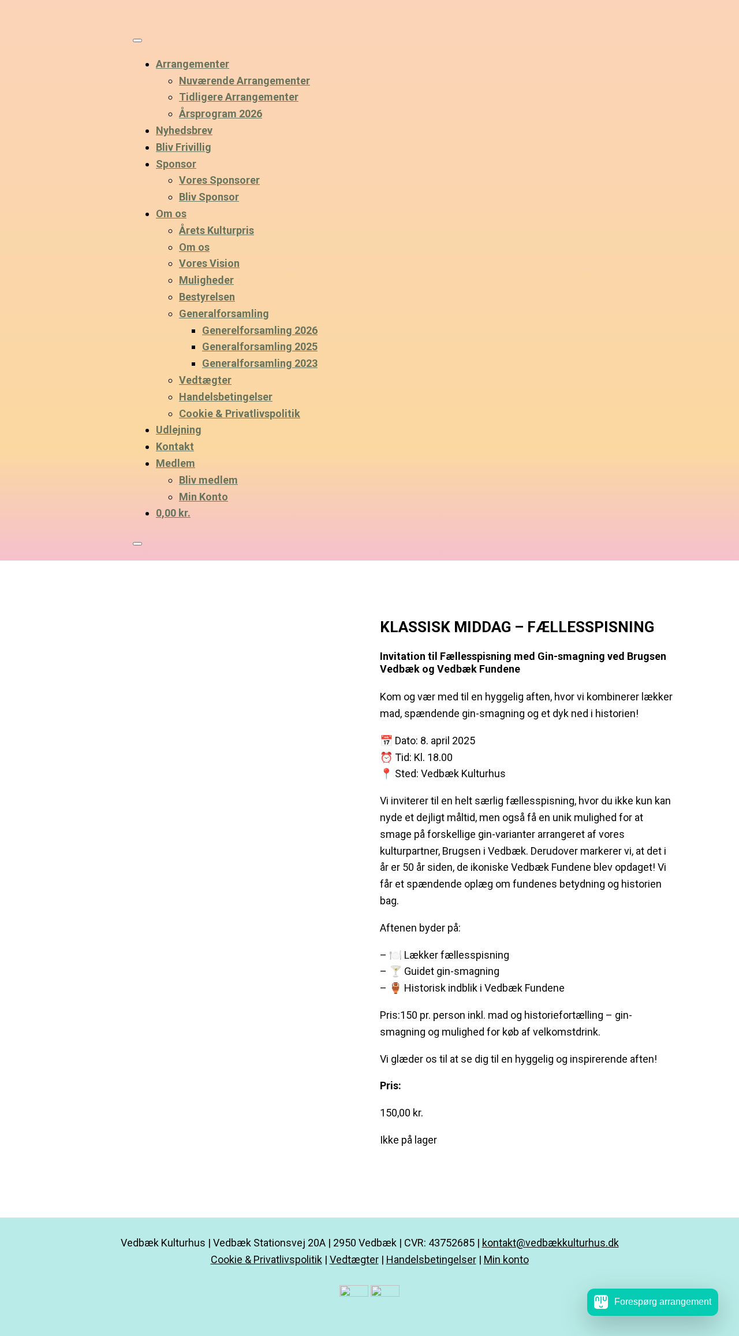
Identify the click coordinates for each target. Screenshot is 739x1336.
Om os (171, 213)
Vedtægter (205, 380)
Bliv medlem (208, 480)
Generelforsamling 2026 (260, 330)
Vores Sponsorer (219, 180)
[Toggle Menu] (137, 40)
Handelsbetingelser (226, 397)
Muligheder (206, 280)
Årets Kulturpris (216, 230)
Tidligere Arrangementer (238, 97)
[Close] (137, 543)
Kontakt (175, 446)
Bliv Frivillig (183, 147)
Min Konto (203, 497)
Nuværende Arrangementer (244, 81)
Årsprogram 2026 (220, 113)
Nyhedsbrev (184, 130)
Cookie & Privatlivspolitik (239, 413)
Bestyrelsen (207, 297)
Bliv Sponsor (209, 197)
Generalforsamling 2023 (260, 363)
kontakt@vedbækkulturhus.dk (550, 1243)
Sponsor (176, 164)
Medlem (175, 463)
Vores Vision (209, 263)
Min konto (506, 1259)
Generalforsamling (224, 313)
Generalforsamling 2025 (260, 346)
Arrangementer (192, 64)
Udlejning (178, 430)
